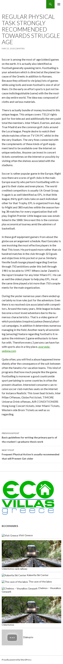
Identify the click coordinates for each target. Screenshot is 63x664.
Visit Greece (25, 535)
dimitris (20, 48)
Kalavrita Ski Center (37, 575)
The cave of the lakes (40, 581)
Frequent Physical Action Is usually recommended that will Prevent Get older (30, 454)
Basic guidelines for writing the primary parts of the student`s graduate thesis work (29, 437)
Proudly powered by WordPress (16, 659)
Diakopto (28, 637)
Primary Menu (59, 4)
